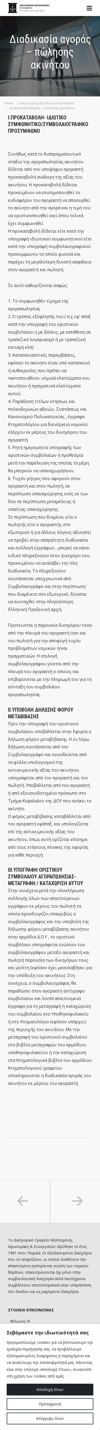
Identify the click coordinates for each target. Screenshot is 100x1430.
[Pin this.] (58, 1146)
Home (9, 103)
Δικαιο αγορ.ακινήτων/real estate (46, 103)
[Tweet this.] (42, 1146)
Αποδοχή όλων (50, 1389)
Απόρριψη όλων (50, 1418)
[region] (50, 1377)
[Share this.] (26, 1146)
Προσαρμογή (50, 1403)
